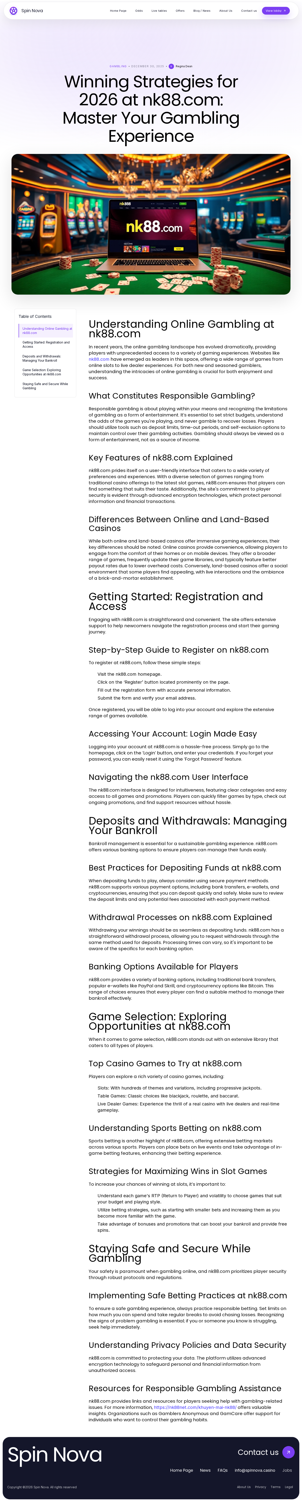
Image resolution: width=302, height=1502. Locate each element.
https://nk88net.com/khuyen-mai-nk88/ (195, 1407)
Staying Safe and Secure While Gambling (45, 386)
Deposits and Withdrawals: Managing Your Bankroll (42, 358)
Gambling (118, 66)
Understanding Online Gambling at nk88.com (47, 331)
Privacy (260, 1487)
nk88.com (99, 359)
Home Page (181, 1470)
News (205, 1470)
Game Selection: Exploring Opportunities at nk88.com (42, 372)
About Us (244, 1487)
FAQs (223, 1470)
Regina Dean (184, 66)
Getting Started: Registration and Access (46, 344)
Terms (276, 1487)
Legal (289, 1487)
